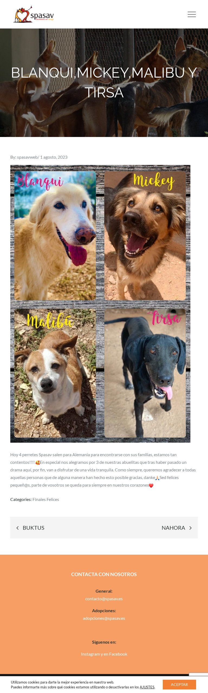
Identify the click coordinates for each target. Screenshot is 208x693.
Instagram (90, 653)
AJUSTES (147, 687)
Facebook (118, 653)
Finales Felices (45, 499)
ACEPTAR (179, 684)
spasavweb (27, 156)
